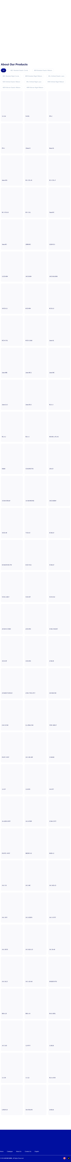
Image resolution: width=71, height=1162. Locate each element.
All (3, 70)
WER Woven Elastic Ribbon (11, 87)
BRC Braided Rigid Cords (11, 76)
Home (29, 4)
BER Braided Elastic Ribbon (43, 70)
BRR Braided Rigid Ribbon (33, 76)
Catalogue (38, 4)
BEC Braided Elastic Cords (19, 70)
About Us (48, 4)
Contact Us (60, 4)
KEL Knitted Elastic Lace (56, 76)
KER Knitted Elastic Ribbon (11, 82)
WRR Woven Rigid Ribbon (35, 87)
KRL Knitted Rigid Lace (33, 82)
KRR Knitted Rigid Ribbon (56, 82)
